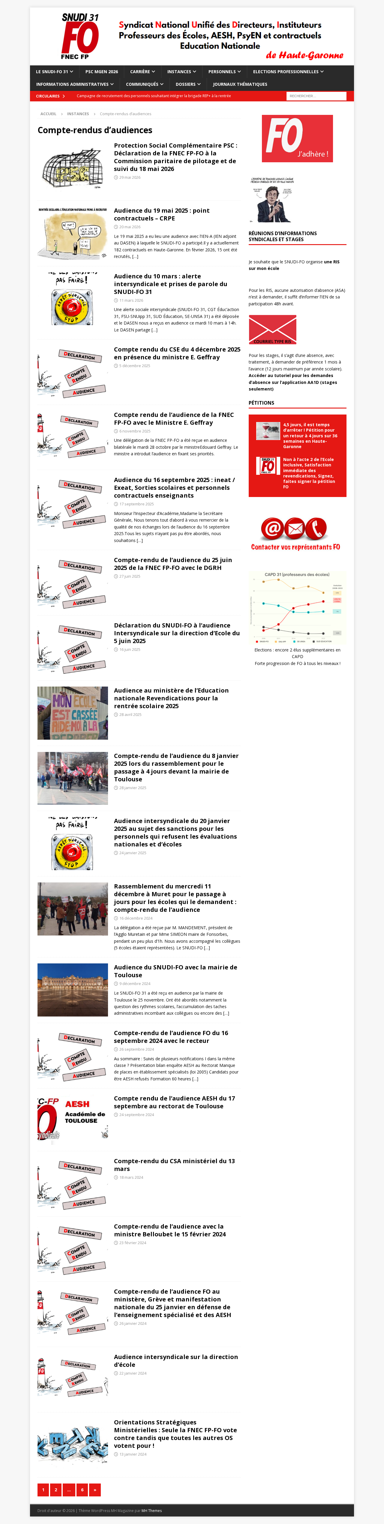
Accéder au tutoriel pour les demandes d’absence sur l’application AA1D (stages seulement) (293, 382)
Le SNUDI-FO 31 (52, 71)
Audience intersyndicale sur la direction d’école (176, 1361)
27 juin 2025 (129, 576)
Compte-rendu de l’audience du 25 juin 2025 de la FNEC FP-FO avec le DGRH (173, 564)
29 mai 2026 (129, 177)
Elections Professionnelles (286, 71)
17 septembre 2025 (136, 504)
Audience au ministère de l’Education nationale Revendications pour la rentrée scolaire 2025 (171, 698)
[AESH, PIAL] (73, 1119)
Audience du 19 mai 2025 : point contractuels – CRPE (162, 214)
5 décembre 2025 (134, 365)
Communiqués (142, 84)
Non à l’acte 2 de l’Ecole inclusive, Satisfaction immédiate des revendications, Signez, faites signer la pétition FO (309, 473)
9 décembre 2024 (134, 983)
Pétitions (261, 403)
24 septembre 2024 (136, 1114)
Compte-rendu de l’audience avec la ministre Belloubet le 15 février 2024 (170, 1230)
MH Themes (152, 1510)
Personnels (222, 71)
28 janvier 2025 (132, 787)
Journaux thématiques (240, 84)
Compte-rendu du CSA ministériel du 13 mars (174, 1165)
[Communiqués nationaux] (73, 168)
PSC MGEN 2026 (102, 71)
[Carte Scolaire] (73, 713)
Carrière (140, 71)
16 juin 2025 (129, 649)
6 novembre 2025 (135, 431)
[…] (135, 256)
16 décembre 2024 (135, 918)
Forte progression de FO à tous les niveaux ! (297, 663)
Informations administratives (72, 84)
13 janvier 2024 (132, 1454)
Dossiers (186, 84)
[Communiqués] (73, 582)
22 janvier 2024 (132, 1373)
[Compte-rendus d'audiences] (73, 233)
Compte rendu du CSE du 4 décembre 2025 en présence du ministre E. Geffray (177, 353)
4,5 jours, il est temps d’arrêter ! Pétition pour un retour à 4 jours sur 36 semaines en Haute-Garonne (310, 435)
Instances (179, 71)
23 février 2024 (132, 1242)
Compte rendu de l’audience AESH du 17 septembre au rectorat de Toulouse (174, 1102)
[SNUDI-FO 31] (192, 61)
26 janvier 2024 (132, 1323)
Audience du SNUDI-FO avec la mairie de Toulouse (175, 971)
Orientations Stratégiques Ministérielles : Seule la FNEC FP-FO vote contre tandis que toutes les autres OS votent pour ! (175, 1434)
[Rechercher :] (316, 95)
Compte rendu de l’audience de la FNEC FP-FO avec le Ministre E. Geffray (174, 419)
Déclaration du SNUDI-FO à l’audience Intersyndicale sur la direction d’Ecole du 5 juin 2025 (177, 633)
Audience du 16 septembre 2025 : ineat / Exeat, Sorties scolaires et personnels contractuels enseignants (174, 487)
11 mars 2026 (131, 300)
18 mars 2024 (131, 1177)
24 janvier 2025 (132, 852)
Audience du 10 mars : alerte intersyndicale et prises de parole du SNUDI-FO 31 (170, 284)
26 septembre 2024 (136, 1049)
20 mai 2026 (129, 226)
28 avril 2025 (130, 714)
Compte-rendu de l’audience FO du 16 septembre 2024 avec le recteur (171, 1037)
